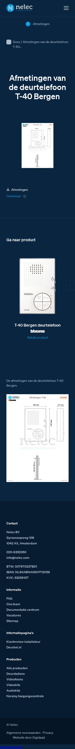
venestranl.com (11, 747)
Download (13, 196)
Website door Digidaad (29, 737)
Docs (16, 42)
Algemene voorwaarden (23, 733)
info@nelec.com (17, 558)
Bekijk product (37, 337)
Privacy (48, 733)
